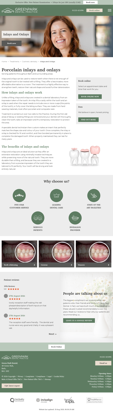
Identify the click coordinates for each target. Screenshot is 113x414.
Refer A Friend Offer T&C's (12, 379)
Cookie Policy (59, 376)
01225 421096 (105, 357)
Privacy (20, 376)
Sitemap (48, 379)
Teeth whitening (11, 265)
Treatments (14, 61)
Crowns (44, 265)
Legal (50, 376)
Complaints (29, 376)
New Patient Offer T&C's (33, 379)
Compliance (40, 376)
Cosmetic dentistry (29, 61)
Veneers (81, 265)
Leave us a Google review (79, 320)
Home (4, 61)
